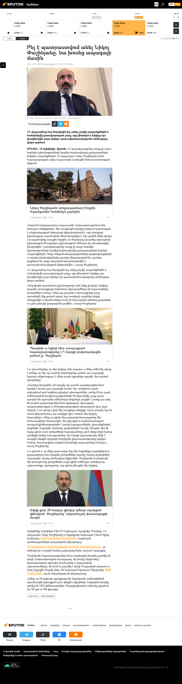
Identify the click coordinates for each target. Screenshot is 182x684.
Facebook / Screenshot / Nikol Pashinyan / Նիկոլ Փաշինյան (58, 118)
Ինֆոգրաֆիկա (99, 625)
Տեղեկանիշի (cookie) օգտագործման (20, 655)
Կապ (55, 651)
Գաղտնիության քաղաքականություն (147, 651)
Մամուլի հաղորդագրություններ (76, 651)
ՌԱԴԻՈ (128, 625)
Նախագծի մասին (11, 651)
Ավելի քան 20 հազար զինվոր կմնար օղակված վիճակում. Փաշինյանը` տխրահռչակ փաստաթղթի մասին (68, 513)
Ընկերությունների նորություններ (110, 651)
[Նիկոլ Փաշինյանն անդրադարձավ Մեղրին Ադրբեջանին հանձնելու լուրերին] (69, 186)
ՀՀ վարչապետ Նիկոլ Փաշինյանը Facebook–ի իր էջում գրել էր (64, 547)
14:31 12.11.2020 (34, 64)
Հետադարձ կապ (49, 655)
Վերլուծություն (81, 625)
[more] (108, 217)
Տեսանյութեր (115, 625)
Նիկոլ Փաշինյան (48, 596)
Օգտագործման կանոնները (36, 651)
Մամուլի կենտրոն (142, 625)
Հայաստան (33, 596)
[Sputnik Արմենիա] (13, 6)
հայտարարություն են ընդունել (58, 538)
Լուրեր (17, 26)
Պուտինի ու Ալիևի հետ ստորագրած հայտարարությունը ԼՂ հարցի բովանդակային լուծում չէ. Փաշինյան (65, 351)
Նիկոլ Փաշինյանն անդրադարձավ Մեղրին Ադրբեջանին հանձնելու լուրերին (62, 209)
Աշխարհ (66, 625)
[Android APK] (11, 665)
